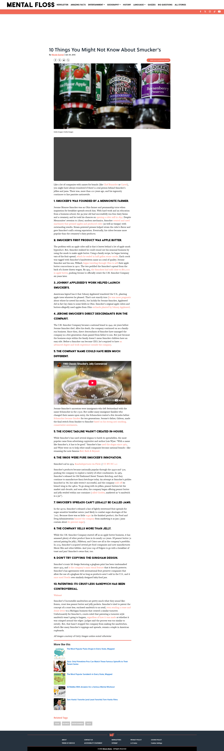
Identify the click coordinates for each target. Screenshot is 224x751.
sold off (118, 482)
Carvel (124, 184)
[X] (205, 11)
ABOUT (64, 740)
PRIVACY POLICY (136, 740)
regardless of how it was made (101, 617)
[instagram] (210, 11)
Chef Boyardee (111, 184)
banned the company (84, 518)
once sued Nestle (62, 577)
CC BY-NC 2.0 (110, 464)
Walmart (58, 595)
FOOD (57, 723)
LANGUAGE (138, 4)
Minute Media (107, 749)
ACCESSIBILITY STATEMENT (93, 743)
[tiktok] (214, 11)
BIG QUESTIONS (165, 4)
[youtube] (219, 11)
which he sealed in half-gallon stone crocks (97, 256)
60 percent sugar (76, 522)
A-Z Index (134, 743)
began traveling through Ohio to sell (100, 263)
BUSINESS (66, 723)
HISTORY (127, 4)
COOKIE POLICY (156, 740)
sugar (88, 515)
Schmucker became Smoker (67, 418)
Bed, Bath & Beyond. (90, 451)
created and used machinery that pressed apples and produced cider (92, 222)
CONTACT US (88, 740)
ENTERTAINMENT (95, 4)
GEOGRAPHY (113, 4)
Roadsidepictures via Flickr (88, 464)
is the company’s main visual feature (86, 567)
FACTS (89, 723)
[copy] (68, 60)
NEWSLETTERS (116, 740)
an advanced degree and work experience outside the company (88, 343)
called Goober (98, 492)
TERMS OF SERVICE (68, 743)
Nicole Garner (58, 54)
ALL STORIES (180, 4)
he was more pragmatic (120, 297)
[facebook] (200, 11)
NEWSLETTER (62, 4)
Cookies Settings (156, 743)
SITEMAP (114, 743)
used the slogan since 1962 (114, 444)
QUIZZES (152, 4)
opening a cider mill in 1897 (109, 217)
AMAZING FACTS (78, 4)
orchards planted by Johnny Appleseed (111, 307)
